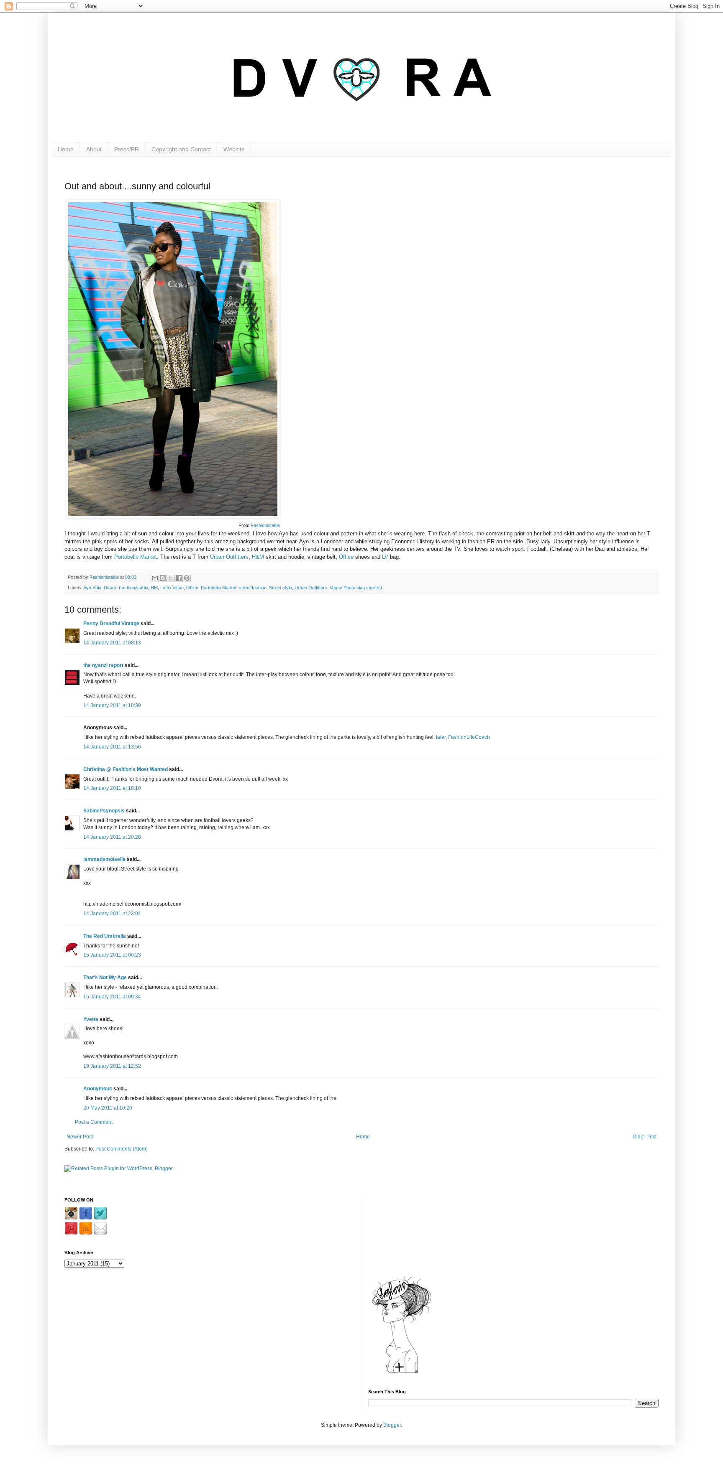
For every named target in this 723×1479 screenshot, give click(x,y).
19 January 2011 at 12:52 (112, 1066)
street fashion (253, 587)
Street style (280, 587)
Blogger (392, 1425)
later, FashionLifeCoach (462, 737)
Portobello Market (135, 557)
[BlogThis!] (163, 578)
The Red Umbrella (104, 936)
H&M (258, 557)
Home (66, 149)
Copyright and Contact (181, 149)
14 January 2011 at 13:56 (112, 747)
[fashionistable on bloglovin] (401, 1373)
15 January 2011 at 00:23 (112, 955)
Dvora (110, 587)
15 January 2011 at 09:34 (112, 997)
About (94, 149)
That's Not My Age (105, 977)
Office (347, 557)
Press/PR (126, 149)
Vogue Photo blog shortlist (356, 587)
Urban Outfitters (229, 557)
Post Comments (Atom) (121, 1149)
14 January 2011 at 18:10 (112, 788)
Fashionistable (265, 525)
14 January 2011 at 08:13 (112, 643)
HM (154, 587)
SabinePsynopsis (104, 811)
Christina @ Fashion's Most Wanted (125, 769)
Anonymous (97, 1089)
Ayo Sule (92, 587)
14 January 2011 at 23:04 (112, 913)
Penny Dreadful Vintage (111, 623)
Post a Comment (94, 1122)
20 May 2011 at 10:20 (107, 1108)
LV (385, 557)
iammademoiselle (104, 859)
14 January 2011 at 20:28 (112, 837)
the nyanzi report (103, 665)
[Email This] (155, 578)
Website (234, 149)
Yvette (90, 1019)
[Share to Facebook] (178, 578)
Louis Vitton (172, 587)
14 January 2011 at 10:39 (112, 705)
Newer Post (80, 1137)
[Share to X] (171, 578)
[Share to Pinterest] (186, 578)
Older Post (644, 1137)
